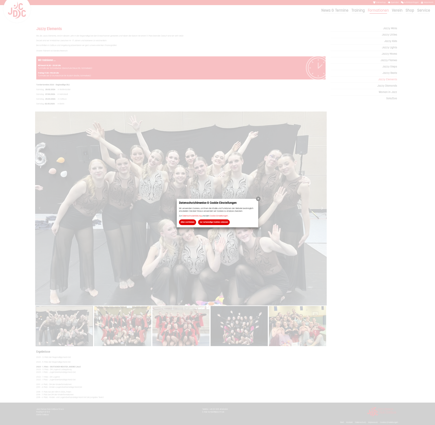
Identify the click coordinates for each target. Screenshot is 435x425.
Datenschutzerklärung (192, 216)
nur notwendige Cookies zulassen (214, 222)
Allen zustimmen (187, 222)
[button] (258, 199)
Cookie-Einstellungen (219, 216)
